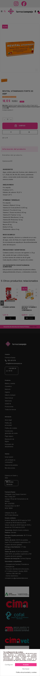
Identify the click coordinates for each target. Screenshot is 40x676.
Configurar (9, 665)
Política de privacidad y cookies (26, 672)
